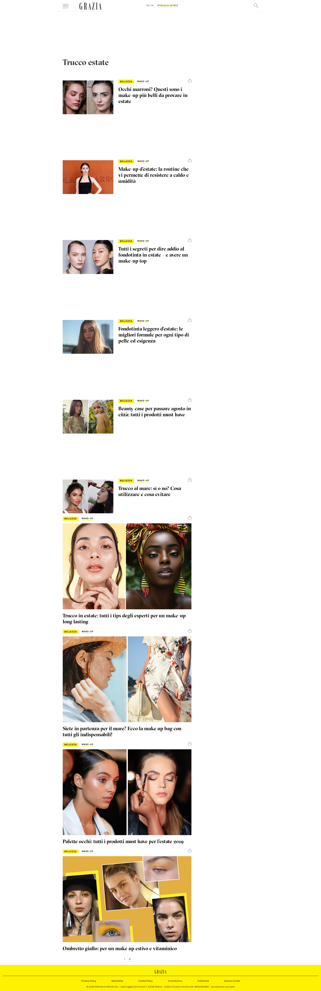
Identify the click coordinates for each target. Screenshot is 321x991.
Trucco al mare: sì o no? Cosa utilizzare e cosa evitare (149, 491)
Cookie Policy (145, 980)
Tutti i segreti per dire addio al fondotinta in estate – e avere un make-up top (153, 255)
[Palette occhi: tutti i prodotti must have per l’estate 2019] (127, 792)
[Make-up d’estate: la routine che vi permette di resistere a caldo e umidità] (88, 177)
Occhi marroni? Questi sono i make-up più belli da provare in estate (153, 95)
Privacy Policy (88, 980)
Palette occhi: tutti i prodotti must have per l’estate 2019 (123, 841)
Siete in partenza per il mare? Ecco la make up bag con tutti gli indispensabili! (122, 731)
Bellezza (126, 81)
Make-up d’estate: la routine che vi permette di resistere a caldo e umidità (153, 175)
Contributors (175, 980)
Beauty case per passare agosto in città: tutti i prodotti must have (154, 411)
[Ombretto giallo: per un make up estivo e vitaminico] (127, 899)
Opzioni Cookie (232, 980)
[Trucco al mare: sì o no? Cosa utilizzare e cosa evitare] (88, 496)
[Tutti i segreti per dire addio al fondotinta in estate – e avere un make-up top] (88, 257)
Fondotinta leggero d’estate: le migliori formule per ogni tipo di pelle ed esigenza (153, 335)
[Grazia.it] (90, 6)
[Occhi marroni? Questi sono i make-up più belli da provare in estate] (88, 97)
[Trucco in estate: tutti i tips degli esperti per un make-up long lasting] (127, 566)
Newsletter (117, 980)
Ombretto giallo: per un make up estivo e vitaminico (120, 948)
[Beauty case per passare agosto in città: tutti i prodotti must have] (88, 417)
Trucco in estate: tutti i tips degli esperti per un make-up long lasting (124, 618)
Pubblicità (203, 980)
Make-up (143, 81)
